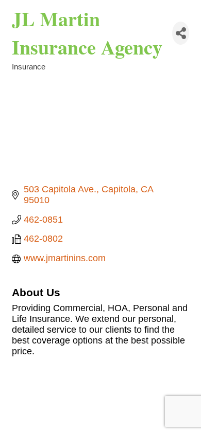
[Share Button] (180, 33)
